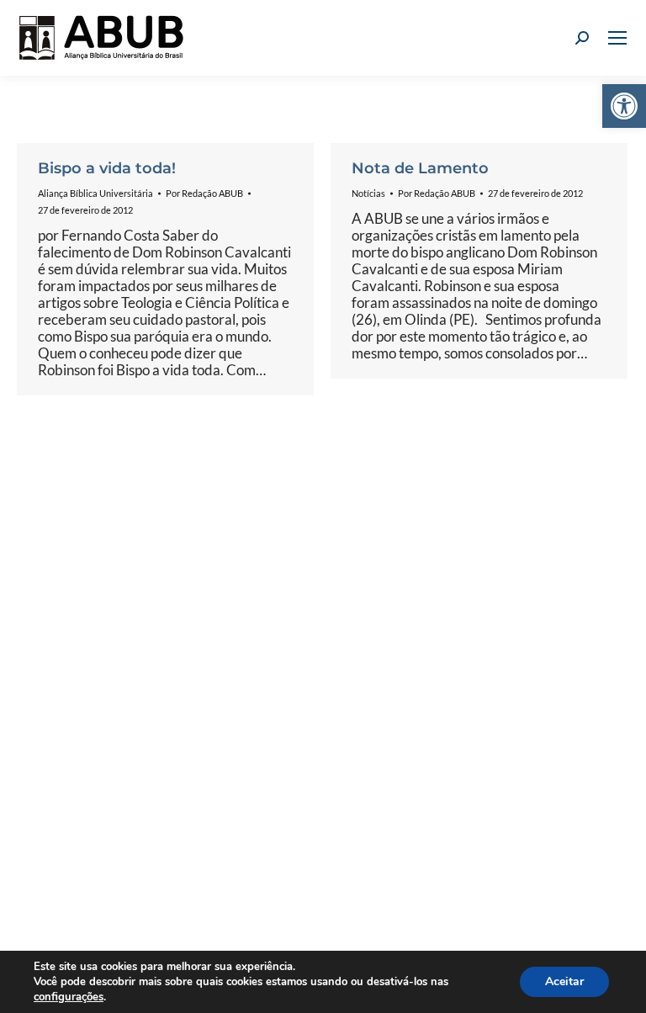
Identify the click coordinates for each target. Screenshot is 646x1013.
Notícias (368, 193)
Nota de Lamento (420, 168)
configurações (68, 997)
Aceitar (564, 981)
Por (204, 193)
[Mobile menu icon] (617, 38)
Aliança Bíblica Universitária (95, 193)
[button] (624, 106)
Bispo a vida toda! (107, 168)
